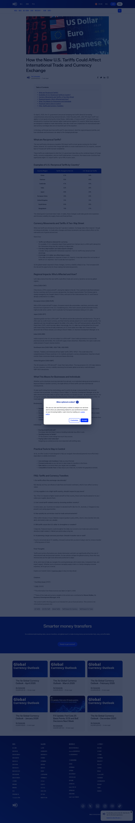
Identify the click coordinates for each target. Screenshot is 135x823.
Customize (74, 420)
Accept (84, 420)
